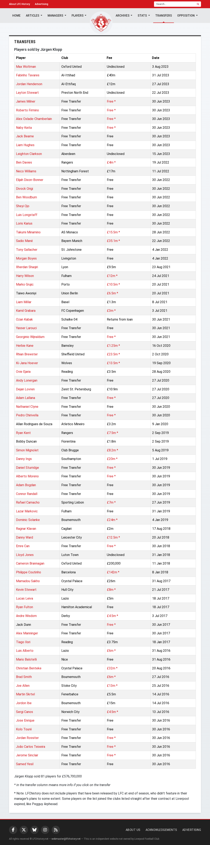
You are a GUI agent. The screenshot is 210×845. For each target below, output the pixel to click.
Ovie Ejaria (23, 372)
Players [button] (78, 15)
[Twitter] (24, 830)
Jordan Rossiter (27, 738)
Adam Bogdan (26, 485)
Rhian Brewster (27, 354)
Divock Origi (24, 189)
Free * (111, 101)
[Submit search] (198, 4)
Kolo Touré (24, 729)
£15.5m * (113, 232)
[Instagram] (45, 830)
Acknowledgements (161, 829)
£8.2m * (112, 450)
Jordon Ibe (24, 703)
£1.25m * (113, 346)
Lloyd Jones (25, 555)
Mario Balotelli (26, 659)
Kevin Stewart (26, 590)
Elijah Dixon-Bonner (29, 180)
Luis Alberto (24, 651)
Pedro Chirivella (27, 415)
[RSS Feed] (56, 830)
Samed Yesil (24, 764)
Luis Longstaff (26, 215)
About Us (133, 829)
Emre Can (23, 546)
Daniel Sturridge (27, 468)
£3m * (111, 311)
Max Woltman (26, 67)
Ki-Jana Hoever (27, 363)
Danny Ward (24, 537)
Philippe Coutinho (28, 572)
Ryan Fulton (24, 607)
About (19, 4)
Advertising (41, 4)
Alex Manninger (27, 633)
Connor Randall (26, 494)
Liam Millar (23, 302)
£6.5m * (112, 293)
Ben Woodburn (26, 197)
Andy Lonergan (26, 380)
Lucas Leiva (24, 598)
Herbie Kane (24, 346)
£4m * (111, 162)
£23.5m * (113, 354)
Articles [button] (33, 15)
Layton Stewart (27, 93)
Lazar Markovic (27, 511)
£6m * (111, 651)
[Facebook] (13, 830)
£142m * (113, 572)
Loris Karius (24, 223)
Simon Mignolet (27, 450)
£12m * (112, 276)
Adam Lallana (25, 398)
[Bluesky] (34, 830)
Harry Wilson (25, 276)
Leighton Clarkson (29, 154)
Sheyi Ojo (22, 206)
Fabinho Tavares (27, 75)
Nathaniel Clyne (27, 407)
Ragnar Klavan (26, 529)
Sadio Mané (24, 241)
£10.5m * (113, 284)
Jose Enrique (25, 720)
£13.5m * (113, 363)
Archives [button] (123, 15)
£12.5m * (113, 537)
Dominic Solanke (28, 520)
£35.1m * (113, 241)
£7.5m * (112, 433)
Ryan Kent (23, 433)
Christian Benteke (28, 668)
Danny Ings (24, 459)
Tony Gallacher (26, 250)
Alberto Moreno (27, 476)
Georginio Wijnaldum (30, 337)
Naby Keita (24, 128)
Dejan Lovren (25, 389)
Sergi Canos (24, 712)
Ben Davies (24, 162)
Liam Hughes (25, 145)
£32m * (112, 668)
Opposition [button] (186, 15)
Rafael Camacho (28, 502)
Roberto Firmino (27, 110)
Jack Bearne (25, 136)
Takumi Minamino (28, 232)
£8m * (111, 590)
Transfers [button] (163, 15)
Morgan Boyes (26, 258)
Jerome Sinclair (27, 755)
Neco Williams (26, 171)
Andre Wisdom (26, 616)
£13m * (112, 686)
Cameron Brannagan (30, 563)
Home (16, 15)
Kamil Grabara (25, 311)
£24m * (112, 520)
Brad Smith (24, 677)
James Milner (25, 101)
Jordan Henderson (29, 84)
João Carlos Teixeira (30, 747)
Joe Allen (23, 686)
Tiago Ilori (23, 642)
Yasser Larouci (26, 328)
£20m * (112, 459)
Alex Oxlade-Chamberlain (34, 119)
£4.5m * (112, 616)
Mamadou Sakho (28, 581)
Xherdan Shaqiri (27, 267)
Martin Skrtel (25, 694)
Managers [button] (56, 15)
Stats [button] (142, 15)
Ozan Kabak (24, 319)
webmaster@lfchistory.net (66, 838)
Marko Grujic (25, 284)
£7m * (111, 502)
